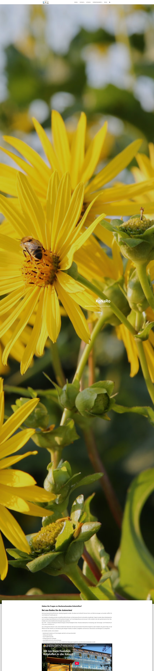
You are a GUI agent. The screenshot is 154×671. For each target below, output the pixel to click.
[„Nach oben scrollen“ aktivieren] (151, 668)
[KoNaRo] (46, 2)
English (105, 2)
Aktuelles (88, 2)
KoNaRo (75, 2)
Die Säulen (82, 2)
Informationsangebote (97, 2)
